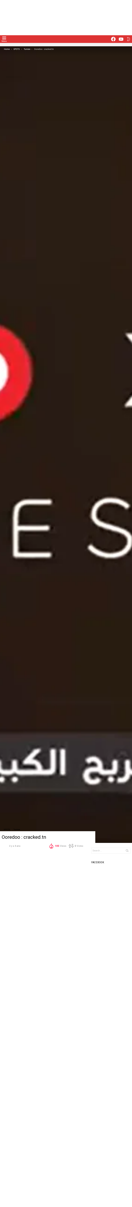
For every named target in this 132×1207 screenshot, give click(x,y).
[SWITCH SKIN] (128, 39)
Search (127, 851)
